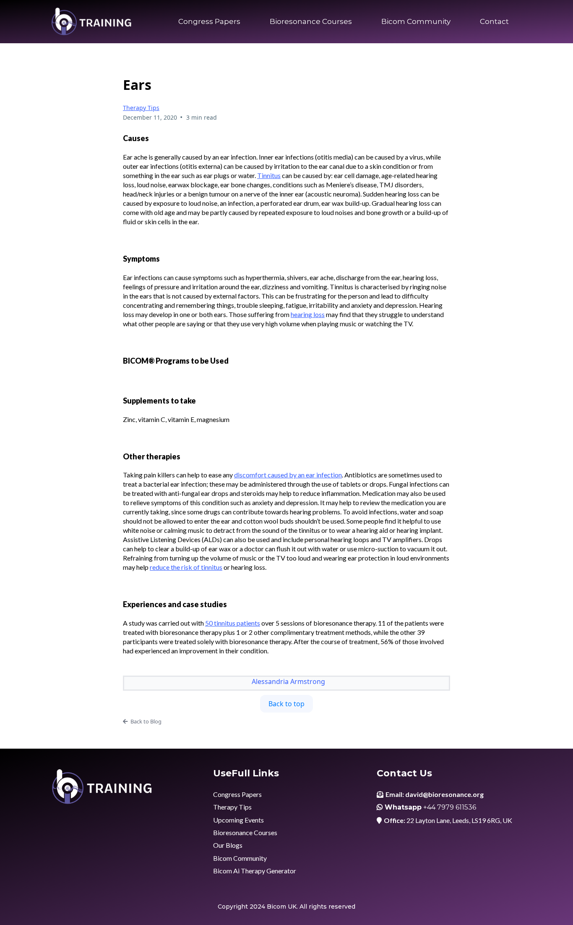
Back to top (286, 703)
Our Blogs (227, 845)
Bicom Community (416, 21)
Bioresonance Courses (311, 21)
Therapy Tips (141, 108)
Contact (494, 21)
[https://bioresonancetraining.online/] (91, 21)
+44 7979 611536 (449, 807)
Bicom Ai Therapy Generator (254, 871)
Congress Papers (209, 21)
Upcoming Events (238, 820)
